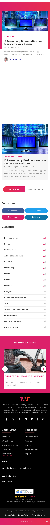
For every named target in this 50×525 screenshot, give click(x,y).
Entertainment (31, 449)
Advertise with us (10, 445)
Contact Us (7, 449)
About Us (6, 437)
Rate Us (32, 496)
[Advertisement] (25, 93)
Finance (28, 441)
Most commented (36, 189)
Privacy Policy (23, 515)
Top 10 (28, 454)
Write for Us (7, 441)
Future (28, 445)
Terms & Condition (38, 515)
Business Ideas (31, 437)
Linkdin (37, 217)
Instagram (14, 217)
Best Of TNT (7, 454)
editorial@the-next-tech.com (18, 468)
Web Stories (7, 481)
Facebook (13, 211)
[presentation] (5, 369)
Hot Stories (14, 189)
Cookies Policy (10, 515)
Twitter (37, 211)
